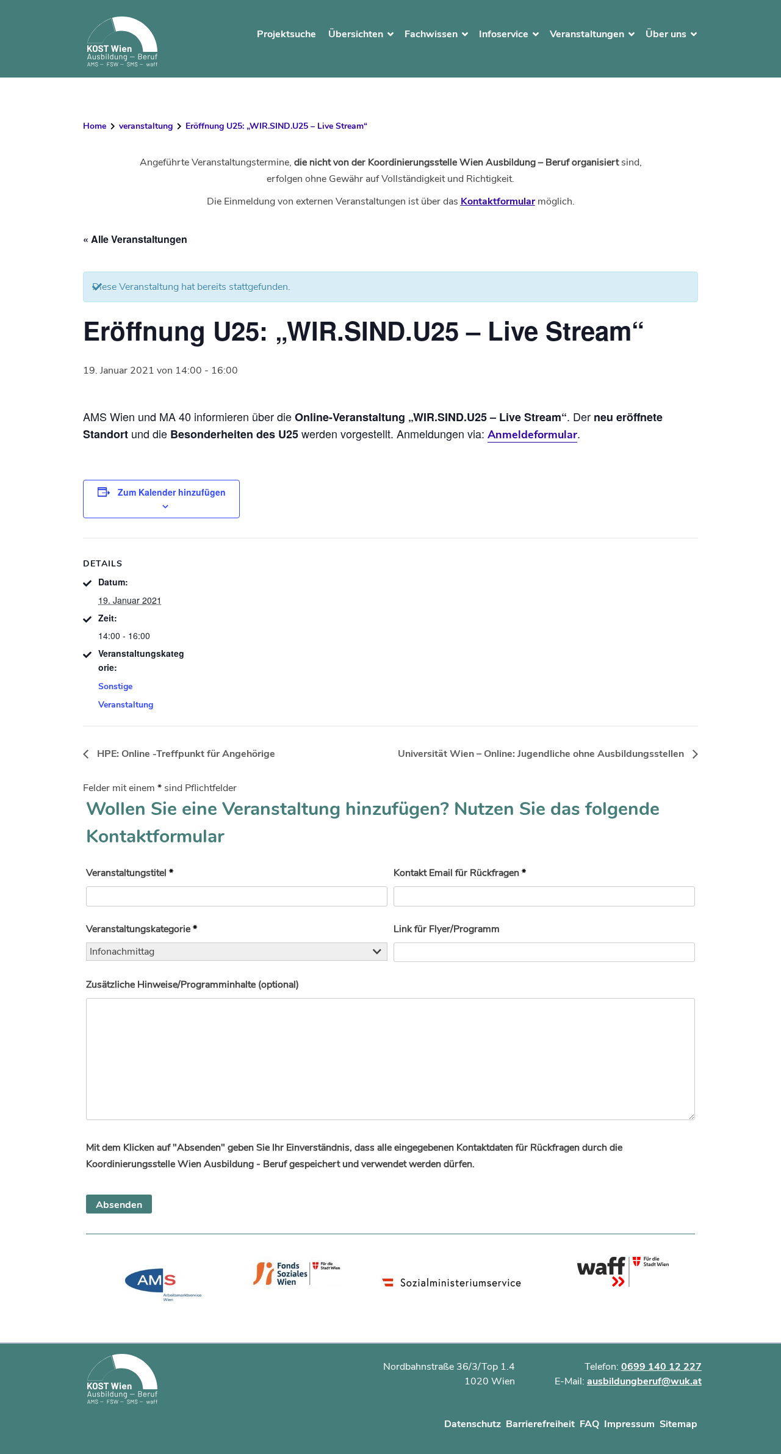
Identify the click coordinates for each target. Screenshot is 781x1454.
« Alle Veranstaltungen (135, 239)
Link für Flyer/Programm (447, 929)
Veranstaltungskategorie (141, 929)
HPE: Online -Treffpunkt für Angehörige (185, 754)
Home (94, 126)
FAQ (589, 1424)
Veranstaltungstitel (129, 873)
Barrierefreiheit (540, 1424)
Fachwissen (431, 34)
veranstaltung (146, 126)
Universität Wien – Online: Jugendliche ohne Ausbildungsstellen (542, 754)
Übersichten (355, 34)
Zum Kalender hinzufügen (172, 492)
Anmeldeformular (532, 434)
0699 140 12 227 (661, 1366)
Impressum (629, 1424)
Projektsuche (286, 34)
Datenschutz (472, 1424)
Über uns (666, 34)
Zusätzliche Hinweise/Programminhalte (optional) (192, 984)
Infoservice (503, 34)
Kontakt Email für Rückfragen (460, 873)
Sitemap (678, 1424)
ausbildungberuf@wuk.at (644, 1381)
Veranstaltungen (587, 34)
